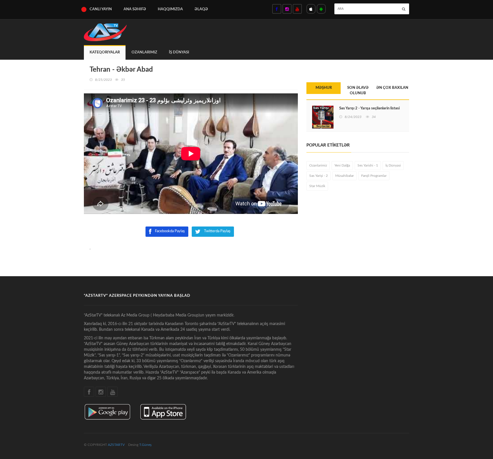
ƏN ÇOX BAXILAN (392, 88)
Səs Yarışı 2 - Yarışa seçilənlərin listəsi (369, 108)
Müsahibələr (344, 175)
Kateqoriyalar (105, 52)
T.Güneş (145, 444)
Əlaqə (201, 9)
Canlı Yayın (101, 9)
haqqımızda (170, 9)
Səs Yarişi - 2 (318, 175)
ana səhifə (135, 9)
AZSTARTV (116, 444)
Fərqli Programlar (374, 175)
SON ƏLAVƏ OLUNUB (358, 90)
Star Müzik (317, 186)
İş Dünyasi (179, 52)
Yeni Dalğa (342, 165)
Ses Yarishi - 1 (367, 165)
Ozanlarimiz (144, 52)
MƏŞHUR (324, 88)
